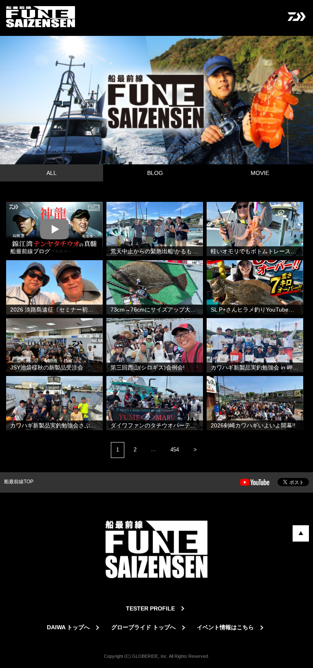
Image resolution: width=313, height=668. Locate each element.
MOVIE (260, 173)
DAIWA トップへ (68, 627)
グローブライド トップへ (143, 627)
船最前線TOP (18, 481)
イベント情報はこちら (225, 627)
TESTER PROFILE (150, 608)
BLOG (155, 173)
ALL (51, 173)
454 (174, 450)
